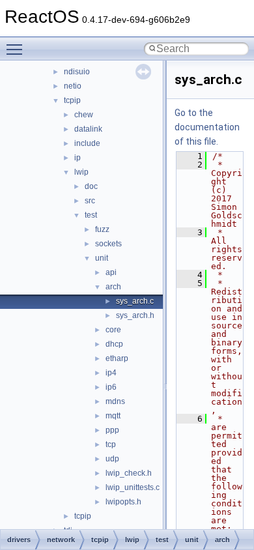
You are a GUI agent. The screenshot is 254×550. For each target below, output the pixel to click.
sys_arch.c (135, 301)
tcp (111, 444)
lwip (81, 172)
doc (91, 186)
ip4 (111, 372)
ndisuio (77, 71)
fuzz (102, 229)
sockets (108, 243)
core (113, 329)
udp (112, 458)
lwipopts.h (123, 501)
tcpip (72, 100)
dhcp (114, 344)
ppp (112, 430)
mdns (115, 401)
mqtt (113, 415)
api (111, 272)
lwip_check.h (129, 473)
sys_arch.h (135, 315)
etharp (117, 358)
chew (83, 114)
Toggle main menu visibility (17, 49)
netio (72, 86)
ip (77, 157)
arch (113, 286)
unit (101, 258)
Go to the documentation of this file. (207, 127)
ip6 (111, 387)
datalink (88, 129)
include (87, 143)
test (91, 215)
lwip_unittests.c (133, 487)
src (90, 200)
